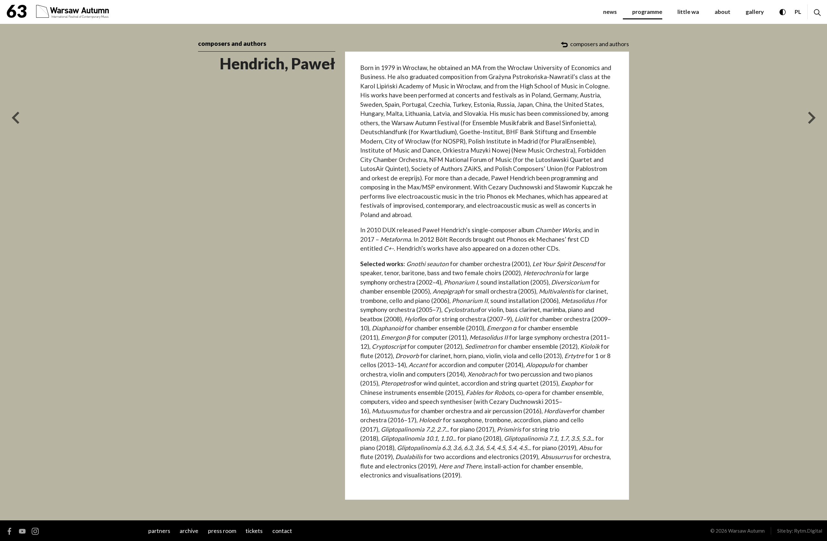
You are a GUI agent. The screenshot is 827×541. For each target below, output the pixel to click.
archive (189, 530)
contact (282, 530)
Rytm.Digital (808, 531)
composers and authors (232, 43)
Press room (222, 530)
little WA (688, 11)
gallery (755, 11)
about (722, 11)
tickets (254, 530)
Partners (159, 530)
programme (647, 11)
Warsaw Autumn (746, 531)
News (610, 11)
